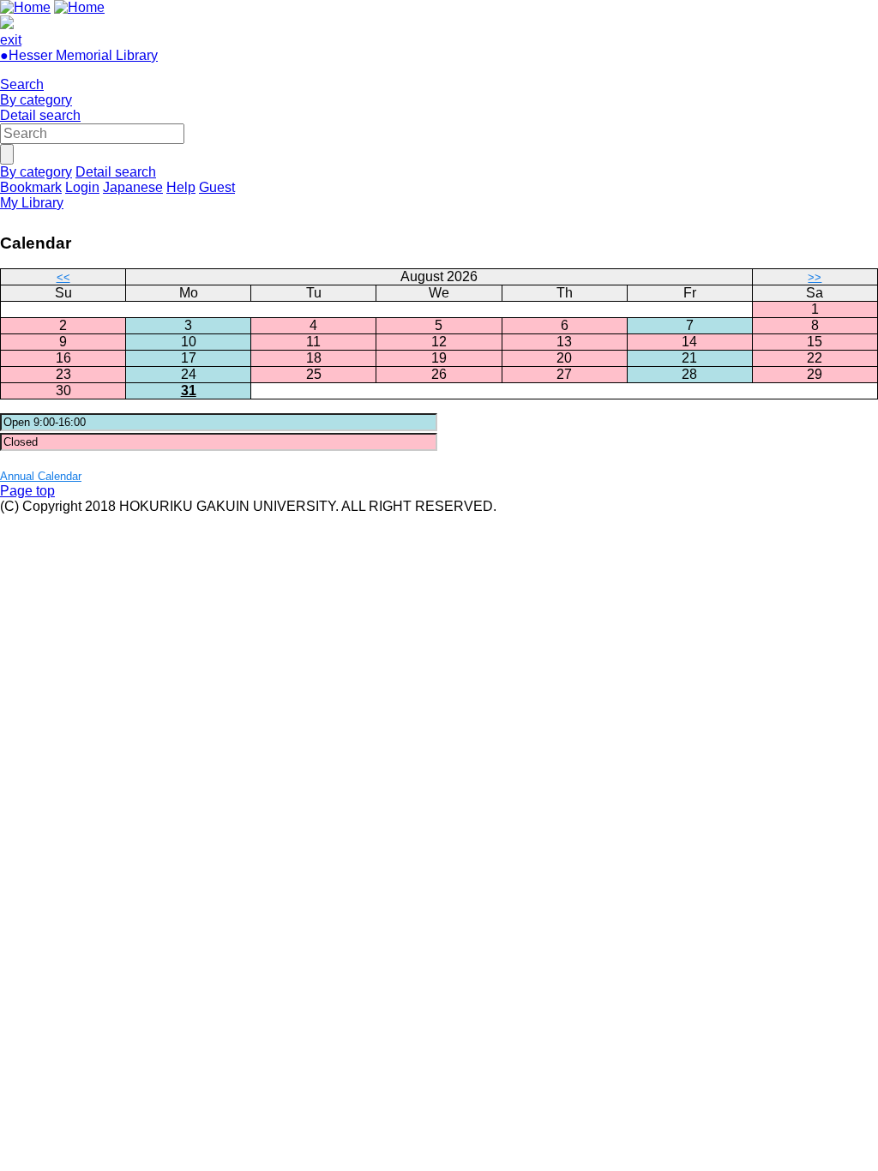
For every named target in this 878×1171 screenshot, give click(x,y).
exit (10, 40)
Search (22, 84)
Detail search (40, 115)
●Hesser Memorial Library (79, 55)
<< (63, 277)
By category (36, 100)
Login (82, 187)
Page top (27, 490)
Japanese (133, 187)
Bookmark (31, 187)
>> (814, 277)
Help (180, 187)
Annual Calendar (40, 476)
